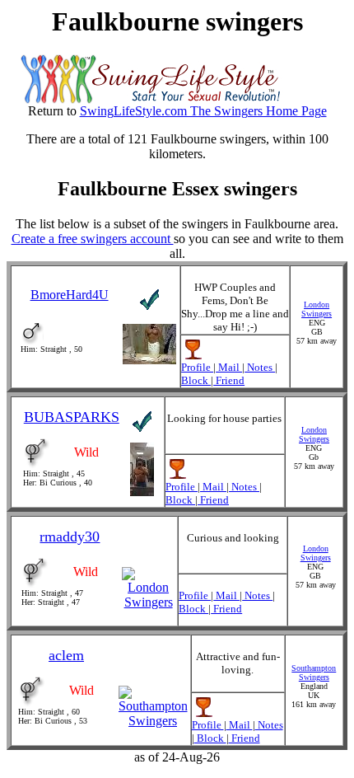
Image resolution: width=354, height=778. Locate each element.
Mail (229, 367)
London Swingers (316, 309)
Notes (260, 367)
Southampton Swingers (313, 672)
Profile (197, 367)
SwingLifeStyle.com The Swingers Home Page (203, 111)
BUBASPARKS (71, 417)
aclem (66, 655)
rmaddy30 (70, 536)
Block (196, 380)
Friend (229, 380)
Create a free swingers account (93, 239)
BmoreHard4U (69, 295)
